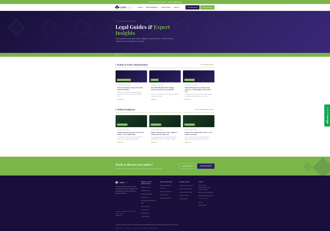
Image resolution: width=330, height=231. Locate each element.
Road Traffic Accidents (185, 189)
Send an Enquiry (206, 166)
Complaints (145, 228)
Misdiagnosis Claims (165, 198)
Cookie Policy (127, 228)
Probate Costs (145, 197)
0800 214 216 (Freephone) (205, 192)
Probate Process (145, 191)
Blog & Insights (202, 205)
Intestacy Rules (145, 213)
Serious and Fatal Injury (185, 192)
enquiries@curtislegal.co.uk (206, 196)
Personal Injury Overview (186, 185)
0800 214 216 (119, 216)
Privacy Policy (119, 228)
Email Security (136, 228)
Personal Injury (165, 7)
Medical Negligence (152, 7)
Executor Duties (145, 206)
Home (117, 55)
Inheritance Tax (145, 210)
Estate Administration (147, 194)
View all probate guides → (207, 65)
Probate (140, 7)
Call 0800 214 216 (192, 7)
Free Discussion (207, 7)
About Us (176, 7)
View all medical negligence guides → (204, 109)
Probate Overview (146, 187)
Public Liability (183, 199)
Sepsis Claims (164, 195)
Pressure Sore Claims (166, 191)
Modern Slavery (153, 228)
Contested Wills (145, 216)
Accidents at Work (184, 195)
